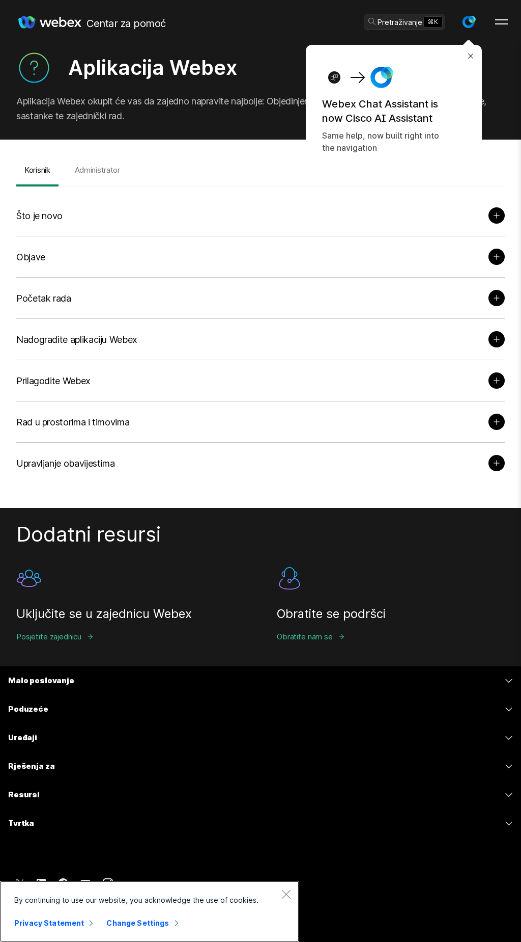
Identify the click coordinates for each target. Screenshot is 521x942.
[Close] (286, 894)
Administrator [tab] (97, 170)
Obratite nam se (305, 636)
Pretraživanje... (403, 22)
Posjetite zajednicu (48, 636)
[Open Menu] (501, 22)
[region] (149, 911)
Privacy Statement (49, 923)
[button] (468, 22)
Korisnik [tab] (37, 170)
